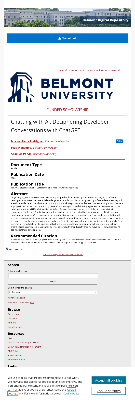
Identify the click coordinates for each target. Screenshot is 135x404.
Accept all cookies (108, 380)
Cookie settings (109, 391)
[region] (67, 385)
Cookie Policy (71, 393)
